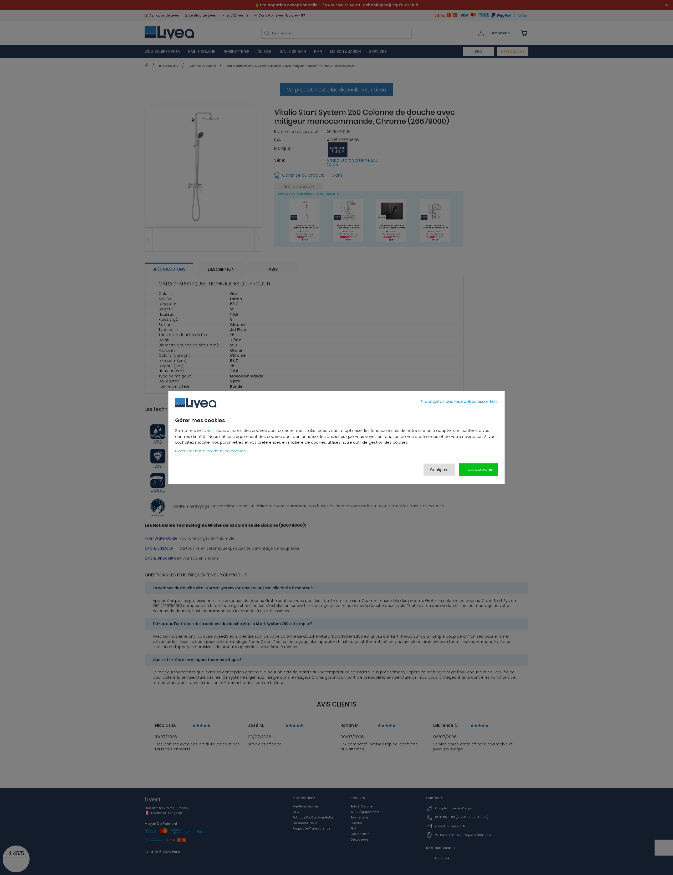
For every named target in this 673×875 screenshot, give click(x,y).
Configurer (440, 469)
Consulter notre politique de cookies (210, 451)
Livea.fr (208, 430)
